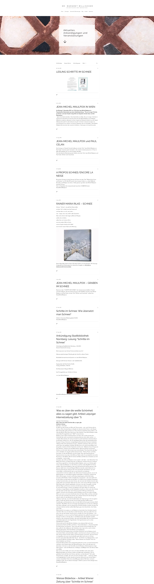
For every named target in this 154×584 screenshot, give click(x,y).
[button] (96, 63)
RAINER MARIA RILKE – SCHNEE (74, 203)
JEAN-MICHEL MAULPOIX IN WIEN (75, 106)
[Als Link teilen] (56, 94)
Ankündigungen (76, 63)
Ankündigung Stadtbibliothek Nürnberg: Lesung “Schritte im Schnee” (73, 339)
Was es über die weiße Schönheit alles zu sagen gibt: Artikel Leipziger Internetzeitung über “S (76, 414)
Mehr (84, 63)
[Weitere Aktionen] (97, 68)
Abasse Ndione (67, 63)
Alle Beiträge (59, 63)
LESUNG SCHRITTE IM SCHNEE (73, 71)
